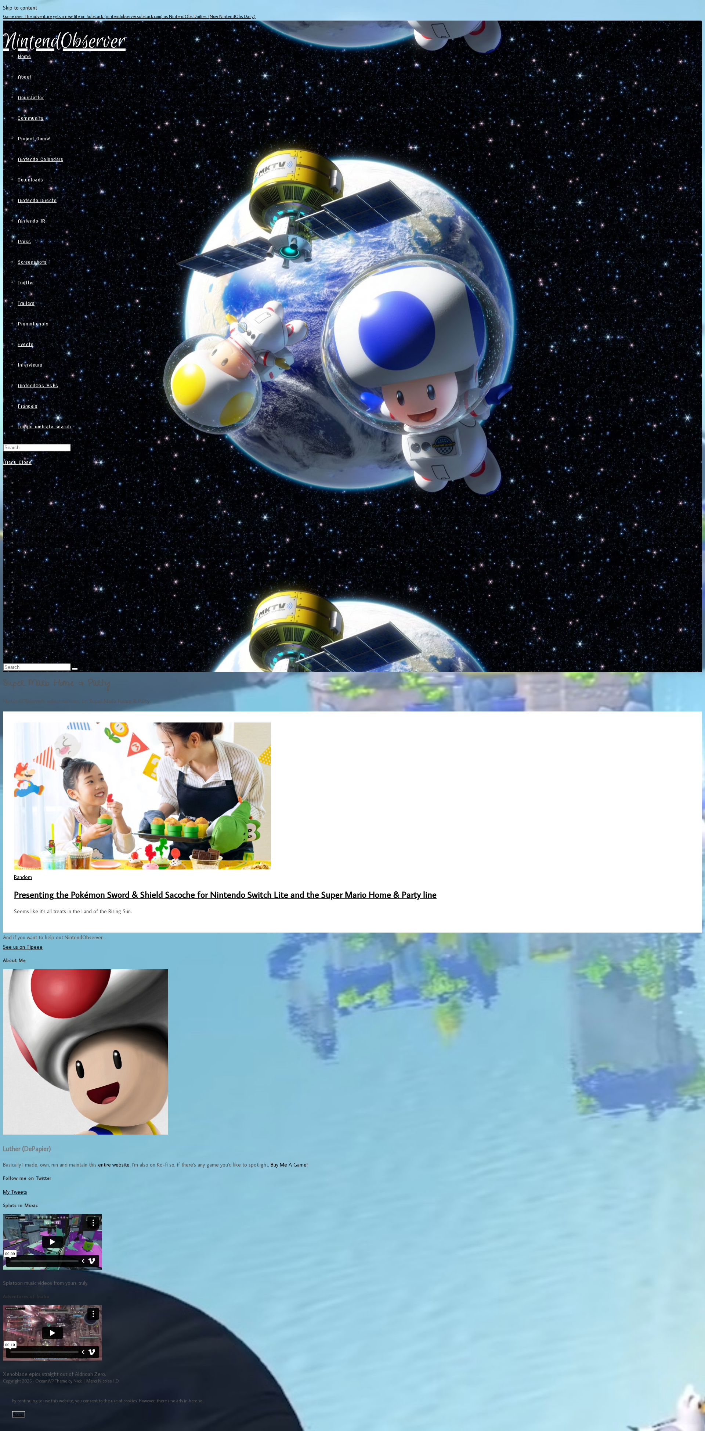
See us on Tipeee (23, 946)
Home (24, 482)
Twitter (26, 592)
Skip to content (20, 7)
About (25, 492)
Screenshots (32, 582)
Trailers (25, 602)
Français (27, 652)
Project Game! (33, 522)
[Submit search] (74, 669)
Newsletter (30, 502)
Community (30, 512)
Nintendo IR (31, 562)
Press (23, 572)
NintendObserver (64, 41)
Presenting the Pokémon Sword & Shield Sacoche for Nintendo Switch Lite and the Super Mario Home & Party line (225, 894)
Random (23, 876)
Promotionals (32, 612)
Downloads (30, 542)
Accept (18, 1414)
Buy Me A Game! (289, 1164)
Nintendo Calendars (40, 532)
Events (25, 622)
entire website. (114, 1164)
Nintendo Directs (37, 552)
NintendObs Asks (38, 642)
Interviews (29, 632)
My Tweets (15, 1191)
